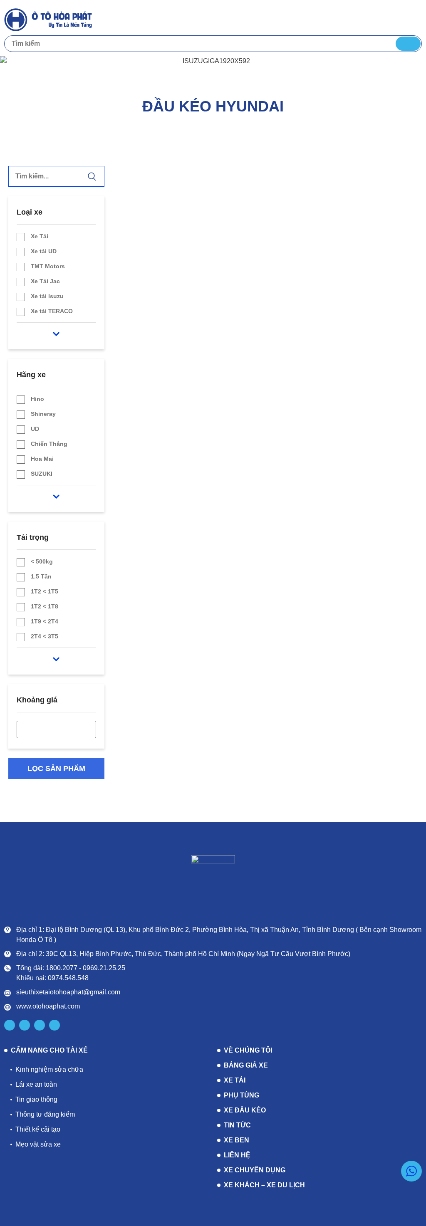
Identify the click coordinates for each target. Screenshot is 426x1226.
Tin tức (237, 1125)
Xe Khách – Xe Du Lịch (264, 1185)
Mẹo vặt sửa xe (38, 1144)
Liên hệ (237, 1155)
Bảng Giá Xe (246, 1065)
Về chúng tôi (248, 1050)
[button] (414, 19)
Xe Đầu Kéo (245, 1110)
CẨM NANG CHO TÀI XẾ (49, 1050)
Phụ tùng (241, 1095)
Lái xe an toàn (36, 1084)
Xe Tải (234, 1080)
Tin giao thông (36, 1099)
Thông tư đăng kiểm (45, 1114)
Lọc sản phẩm (56, 768)
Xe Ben (236, 1140)
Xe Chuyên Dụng (254, 1170)
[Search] (408, 44)
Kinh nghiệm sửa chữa (49, 1069)
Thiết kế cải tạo (37, 1129)
